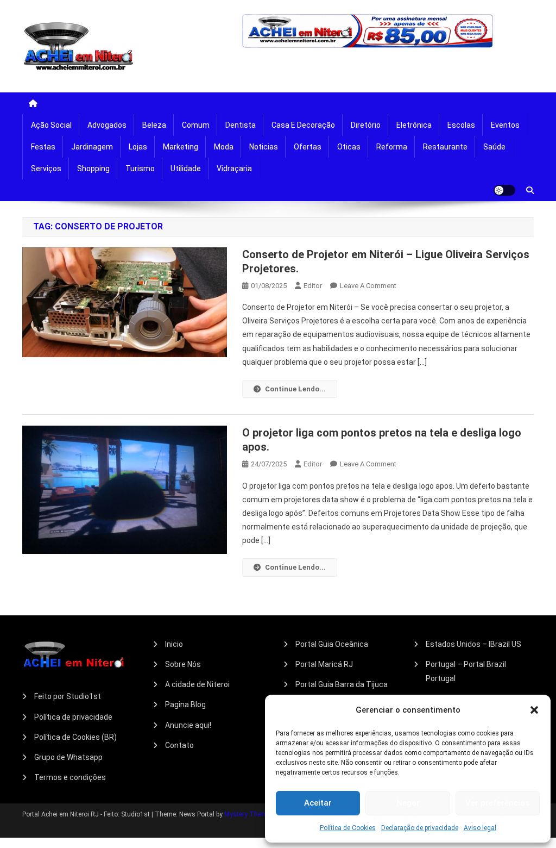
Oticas (349, 146)
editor (313, 286)
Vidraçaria (234, 168)
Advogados (107, 125)
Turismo (140, 168)
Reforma (391, 146)
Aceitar (318, 803)
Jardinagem (92, 146)
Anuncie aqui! (188, 725)
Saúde (494, 146)
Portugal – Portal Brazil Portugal (466, 671)
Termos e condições (70, 777)
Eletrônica (414, 125)
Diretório (366, 125)
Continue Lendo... (295, 389)
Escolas (461, 125)
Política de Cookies (348, 828)
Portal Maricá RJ (324, 664)
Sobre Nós (183, 664)
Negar (408, 803)
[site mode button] (504, 190)
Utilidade (185, 168)
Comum (196, 125)
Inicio (174, 644)
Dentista (240, 125)
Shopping (93, 168)
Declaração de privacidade (419, 828)
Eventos (505, 125)
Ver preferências (497, 803)
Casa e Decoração (303, 125)
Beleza (154, 125)
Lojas (138, 146)
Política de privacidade (73, 717)
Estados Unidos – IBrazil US (473, 644)
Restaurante (445, 146)
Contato (179, 745)
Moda (223, 146)
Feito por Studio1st (67, 696)
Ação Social (51, 125)
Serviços (46, 168)
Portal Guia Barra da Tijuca (341, 684)
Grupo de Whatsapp (68, 757)
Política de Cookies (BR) (75, 737)
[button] (534, 709)
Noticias (263, 146)
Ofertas (307, 146)
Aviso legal (480, 828)
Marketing (180, 146)
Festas (43, 146)
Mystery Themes (249, 814)
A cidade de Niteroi (197, 684)
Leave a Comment (368, 286)
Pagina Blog (185, 704)
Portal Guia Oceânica (331, 644)
